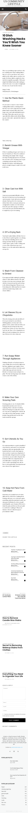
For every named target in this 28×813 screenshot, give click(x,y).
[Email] (14, 540)
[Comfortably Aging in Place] (5, 770)
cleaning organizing (8, 32)
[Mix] (24, 540)
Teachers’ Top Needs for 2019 (18, 549)
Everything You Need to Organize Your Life (13, 675)
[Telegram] (21, 540)
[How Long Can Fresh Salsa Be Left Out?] (5, 777)
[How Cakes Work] (5, 762)
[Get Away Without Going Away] (6, 565)
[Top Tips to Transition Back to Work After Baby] (6, 558)
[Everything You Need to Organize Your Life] (14, 663)
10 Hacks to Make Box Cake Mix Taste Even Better (20, 596)
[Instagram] (14, 751)
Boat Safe (13, 578)
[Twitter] (7, 540)
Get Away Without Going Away (18, 563)
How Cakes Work (14, 761)
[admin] (3, 49)
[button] (2, 9)
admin (6, 49)
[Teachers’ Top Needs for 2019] (6, 551)
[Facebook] (4, 540)
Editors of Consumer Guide (12, 623)
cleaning (5, 533)
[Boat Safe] (6, 579)
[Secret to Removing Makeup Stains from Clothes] (14, 634)
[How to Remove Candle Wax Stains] (14, 607)
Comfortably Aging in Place (16, 768)
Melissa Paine (14, 551)
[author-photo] (4, 623)
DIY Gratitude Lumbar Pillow (7, 595)
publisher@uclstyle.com (17, 747)
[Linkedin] (10, 540)
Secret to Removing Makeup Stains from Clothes (13, 647)
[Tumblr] (17, 540)
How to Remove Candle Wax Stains (12, 619)
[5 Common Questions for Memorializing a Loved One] (6, 572)
